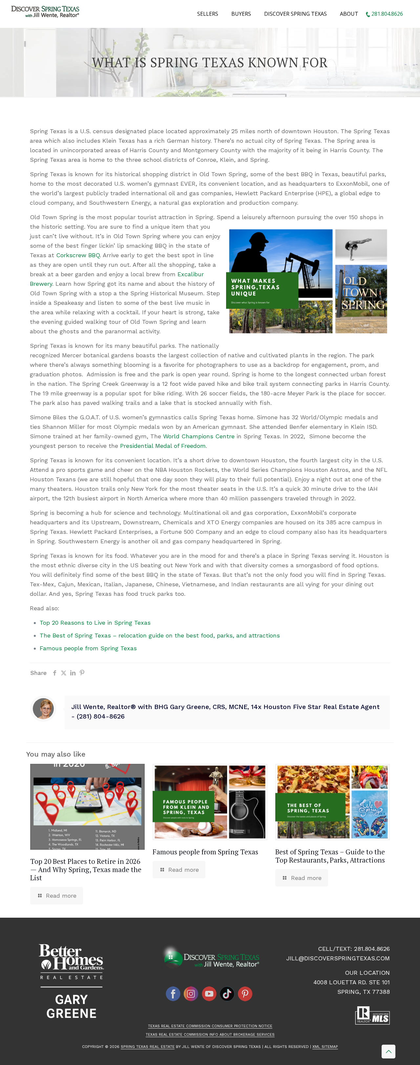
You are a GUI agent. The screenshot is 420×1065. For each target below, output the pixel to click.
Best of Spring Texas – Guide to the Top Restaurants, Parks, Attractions (330, 856)
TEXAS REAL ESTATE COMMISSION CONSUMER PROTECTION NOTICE (210, 1026)
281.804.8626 (372, 948)
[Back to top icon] (388, 1051)
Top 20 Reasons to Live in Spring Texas (95, 622)
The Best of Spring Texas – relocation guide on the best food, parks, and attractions (160, 635)
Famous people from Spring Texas (88, 648)
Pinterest (245, 993)
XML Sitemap (325, 1046)
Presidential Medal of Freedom (163, 445)
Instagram (191, 993)
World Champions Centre (199, 436)
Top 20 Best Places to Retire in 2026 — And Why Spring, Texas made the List (85, 869)
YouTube (209, 993)
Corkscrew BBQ (78, 255)
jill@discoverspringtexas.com (338, 958)
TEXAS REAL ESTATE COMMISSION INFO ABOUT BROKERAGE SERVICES (210, 1035)
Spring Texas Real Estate (148, 1046)
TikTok (227, 993)
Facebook (173, 993)
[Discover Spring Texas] (46, 13)
